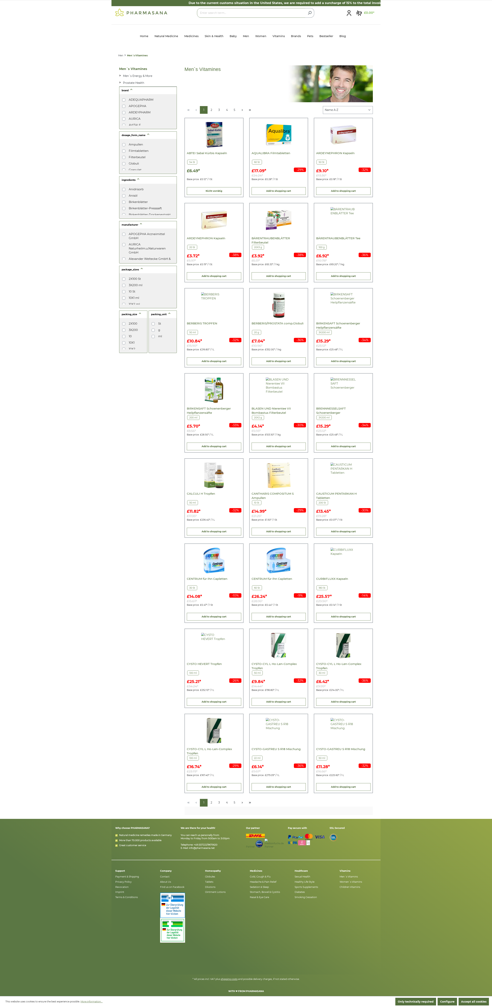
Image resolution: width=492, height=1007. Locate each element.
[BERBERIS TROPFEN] (214, 305)
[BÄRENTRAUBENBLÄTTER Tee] (343, 220)
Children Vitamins (350, 887)
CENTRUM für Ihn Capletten (207, 579)
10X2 (132, 349)
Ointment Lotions (215, 892)
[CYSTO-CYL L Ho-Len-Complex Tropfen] (278, 645)
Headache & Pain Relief (263, 881)
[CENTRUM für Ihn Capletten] (214, 560)
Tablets (209, 881)
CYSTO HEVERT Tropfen (204, 664)
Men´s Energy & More (137, 76)
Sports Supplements (306, 887)
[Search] (309, 13)
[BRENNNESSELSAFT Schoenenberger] (343, 390)
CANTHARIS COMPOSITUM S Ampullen (273, 496)
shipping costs (229, 979)
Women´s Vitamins (351, 881)
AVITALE (135, 125)
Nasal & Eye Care (259, 897)
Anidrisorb (136, 189)
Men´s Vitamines (133, 69)
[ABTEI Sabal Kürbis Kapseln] (214, 135)
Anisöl (133, 195)
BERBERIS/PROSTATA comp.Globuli (277, 323)
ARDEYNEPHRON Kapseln (335, 153)
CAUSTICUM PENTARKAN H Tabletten (336, 496)
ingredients (129, 180)
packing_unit (159, 314)
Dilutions (210, 887)
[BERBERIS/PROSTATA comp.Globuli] (278, 305)
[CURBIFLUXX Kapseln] (343, 560)
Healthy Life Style (304, 881)
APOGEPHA (137, 106)
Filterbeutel (137, 157)
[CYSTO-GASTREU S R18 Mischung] (278, 731)
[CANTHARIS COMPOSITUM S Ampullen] (278, 475)
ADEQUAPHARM (141, 99)
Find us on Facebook (172, 887)
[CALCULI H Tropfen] (214, 475)
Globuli (134, 163)
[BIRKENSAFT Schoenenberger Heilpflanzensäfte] (343, 305)
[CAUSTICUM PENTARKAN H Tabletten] (343, 475)
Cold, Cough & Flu (260, 876)
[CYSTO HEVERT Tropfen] (214, 645)
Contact (165, 876)
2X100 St (135, 279)
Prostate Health (133, 83)
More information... (92, 1001)
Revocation (122, 887)
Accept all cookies (473, 1001)
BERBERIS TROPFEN (202, 323)
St (159, 323)
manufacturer (130, 224)
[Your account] (349, 13)
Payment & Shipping (127, 876)
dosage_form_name (134, 135)
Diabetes (300, 892)
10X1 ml (134, 298)
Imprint (119, 892)
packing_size (130, 314)
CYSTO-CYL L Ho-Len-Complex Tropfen (274, 666)
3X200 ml (135, 285)
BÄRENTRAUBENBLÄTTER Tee (338, 238)
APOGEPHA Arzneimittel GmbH (147, 236)
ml (160, 336)
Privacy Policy (123, 881)
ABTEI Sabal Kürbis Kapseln (207, 153)
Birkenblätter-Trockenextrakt (150, 214)
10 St (132, 291)
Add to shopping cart (278, 190)
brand (125, 90)
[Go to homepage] (141, 12)
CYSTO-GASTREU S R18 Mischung (276, 749)
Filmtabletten (139, 151)
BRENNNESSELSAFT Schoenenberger (331, 411)
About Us (165, 881)
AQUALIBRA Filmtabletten (271, 153)
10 (130, 336)
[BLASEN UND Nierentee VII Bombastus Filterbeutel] (278, 390)
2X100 (133, 323)
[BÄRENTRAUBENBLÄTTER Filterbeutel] (278, 220)
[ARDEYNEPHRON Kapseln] (343, 135)
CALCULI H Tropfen (201, 493)
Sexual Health (302, 876)
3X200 (133, 330)
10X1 (132, 342)
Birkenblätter (138, 202)
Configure (447, 1001)
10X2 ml (134, 304)
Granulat (135, 170)
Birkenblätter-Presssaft (145, 208)
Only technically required (416, 1001)
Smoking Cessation (306, 897)
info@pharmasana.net (202, 848)
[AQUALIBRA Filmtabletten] (278, 135)
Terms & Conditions (126, 897)
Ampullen (136, 144)
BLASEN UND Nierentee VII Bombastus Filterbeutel (271, 411)
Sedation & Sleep (259, 887)
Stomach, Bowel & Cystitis (265, 892)
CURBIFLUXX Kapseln (332, 579)
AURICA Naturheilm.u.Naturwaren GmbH (147, 248)
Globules (210, 876)
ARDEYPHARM (139, 112)
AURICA (134, 118)
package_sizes (131, 269)
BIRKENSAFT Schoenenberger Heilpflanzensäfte (338, 325)
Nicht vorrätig (214, 190)
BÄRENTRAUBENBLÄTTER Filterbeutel (271, 240)
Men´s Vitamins (349, 876)
